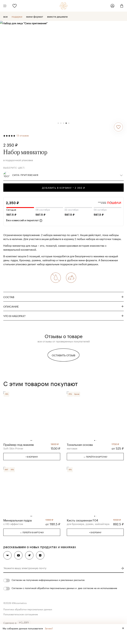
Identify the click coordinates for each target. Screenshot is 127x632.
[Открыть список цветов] (121, 174)
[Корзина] (120, 6)
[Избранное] (14, 6)
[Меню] (5, 6)
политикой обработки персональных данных (50, 588)
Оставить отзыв (63, 355)
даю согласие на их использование (97, 588)
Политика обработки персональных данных (27, 609)
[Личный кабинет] (112, 6)
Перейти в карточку (95, 456)
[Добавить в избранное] (118, 127)
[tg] (29, 555)
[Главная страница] (63, 6)
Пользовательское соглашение (20, 614)
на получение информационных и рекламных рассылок (54, 580)
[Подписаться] (122, 568)
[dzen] (40, 555)
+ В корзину (32, 456)
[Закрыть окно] (123, 628)
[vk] (7, 555)
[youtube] (18, 555)
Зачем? (49, 628)
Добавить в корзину (63, 187)
